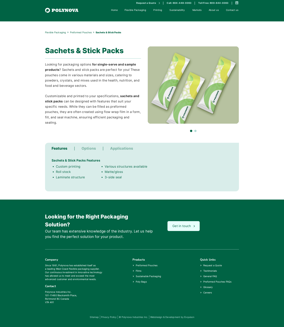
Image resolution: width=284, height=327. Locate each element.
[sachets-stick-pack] (193, 85)
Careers (207, 292)
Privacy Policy (109, 317)
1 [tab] (191, 131)
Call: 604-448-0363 (179, 2)
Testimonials (210, 270)
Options (89, 148)
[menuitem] (114, 10)
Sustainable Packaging (148, 276)
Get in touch (181, 226)
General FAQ (210, 276)
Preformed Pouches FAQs (217, 281)
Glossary (208, 287)
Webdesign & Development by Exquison (172, 317)
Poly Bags (141, 281)
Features (59, 148)
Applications (121, 148)
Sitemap (94, 317)
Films (138, 270)
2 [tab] (195, 131)
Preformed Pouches (146, 265)
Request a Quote (146, 2)
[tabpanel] (193, 85)
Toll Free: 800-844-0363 (213, 2)
